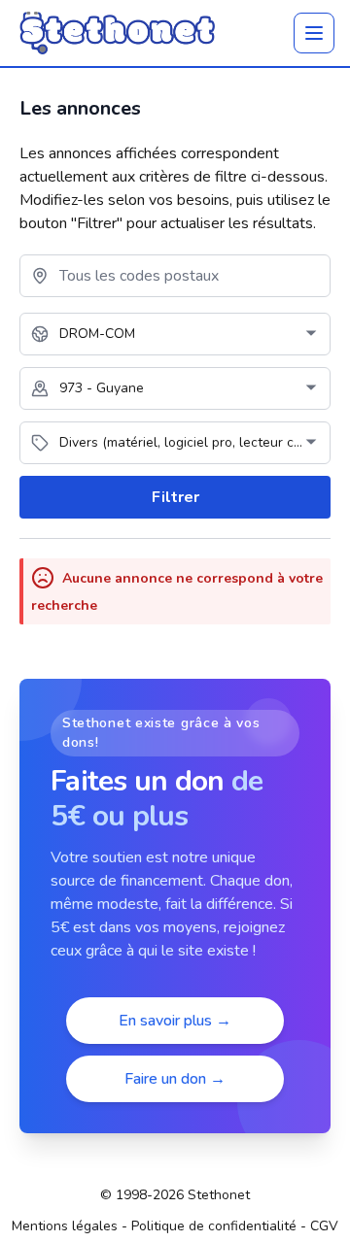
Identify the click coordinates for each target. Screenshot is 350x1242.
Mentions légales (65, 1226)
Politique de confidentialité (214, 1226)
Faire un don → (175, 1079)
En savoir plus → (175, 1020)
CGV (324, 1226)
